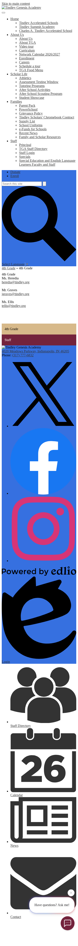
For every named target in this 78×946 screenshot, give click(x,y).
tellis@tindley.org (14, 306)
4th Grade (8, 268)
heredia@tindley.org (15, 282)
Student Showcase (31, 97)
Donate (15, 172)
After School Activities (34, 90)
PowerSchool (28, 109)
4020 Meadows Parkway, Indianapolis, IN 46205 (35, 351)
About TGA (27, 42)
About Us (25, 38)
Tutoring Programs (32, 86)
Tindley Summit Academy (37, 27)
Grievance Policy (31, 113)
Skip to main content (16, 3)
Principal (25, 145)
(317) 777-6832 (23, 355)
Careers (24, 62)
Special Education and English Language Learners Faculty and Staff (47, 162)
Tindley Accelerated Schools (38, 23)
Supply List (27, 121)
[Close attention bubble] (71, 892)
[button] (14, 19)
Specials (24, 157)
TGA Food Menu (31, 70)
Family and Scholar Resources (40, 137)
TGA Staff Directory (33, 149)
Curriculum (27, 50)
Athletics (25, 78)
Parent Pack (27, 105)
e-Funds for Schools (33, 129)
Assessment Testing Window (38, 82)
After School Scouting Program (40, 94)
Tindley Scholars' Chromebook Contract (46, 117)
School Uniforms (30, 125)
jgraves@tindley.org (15, 294)
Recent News (28, 133)
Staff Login (27, 153)
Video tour (26, 46)
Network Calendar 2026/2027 (39, 54)
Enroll (14, 176)
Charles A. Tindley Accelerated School (45, 31)
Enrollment (26, 58)
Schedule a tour (29, 66)
